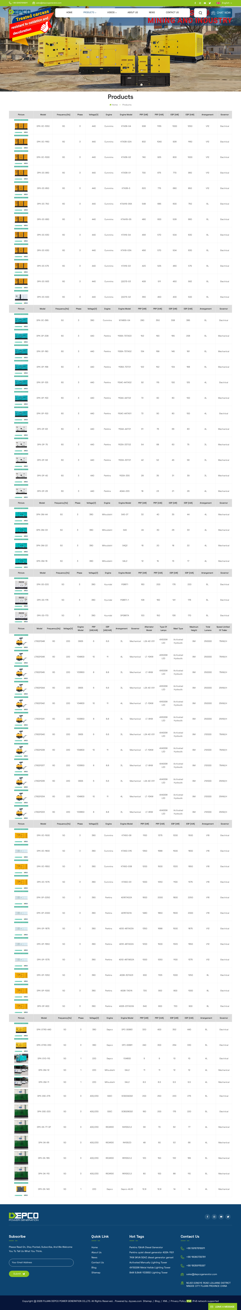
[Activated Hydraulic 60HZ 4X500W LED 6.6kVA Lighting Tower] (21, 688)
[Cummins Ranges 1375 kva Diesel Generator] (21, 882)
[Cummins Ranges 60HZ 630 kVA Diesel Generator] (21, 250)
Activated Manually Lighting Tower (148, 1263)
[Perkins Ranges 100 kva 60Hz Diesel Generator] (21, 414)
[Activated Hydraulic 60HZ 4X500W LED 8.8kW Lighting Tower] (21, 719)
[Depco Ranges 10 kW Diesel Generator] (21, 1059)
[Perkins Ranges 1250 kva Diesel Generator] (21, 975)
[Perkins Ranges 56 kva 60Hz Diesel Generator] (21, 460)
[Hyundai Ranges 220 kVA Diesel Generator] (21, 584)
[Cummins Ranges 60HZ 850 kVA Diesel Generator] (21, 188)
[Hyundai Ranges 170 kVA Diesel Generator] (21, 616)
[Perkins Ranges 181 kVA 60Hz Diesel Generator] (21, 351)
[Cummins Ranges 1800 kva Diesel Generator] (21, 851)
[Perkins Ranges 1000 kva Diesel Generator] (21, 991)
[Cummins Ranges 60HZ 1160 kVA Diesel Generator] (21, 142)
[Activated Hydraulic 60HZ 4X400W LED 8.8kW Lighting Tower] (21, 812)
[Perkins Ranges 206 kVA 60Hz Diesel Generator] (21, 336)
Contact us (172, 13)
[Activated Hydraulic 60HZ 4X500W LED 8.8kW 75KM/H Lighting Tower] (21, 672)
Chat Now (224, 13)
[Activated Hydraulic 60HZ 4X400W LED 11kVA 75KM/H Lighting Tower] (21, 750)
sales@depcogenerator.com (49, 3)
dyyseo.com (135, 1301)
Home (69, 13)
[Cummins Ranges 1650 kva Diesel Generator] (21, 866)
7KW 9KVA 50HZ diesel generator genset (151, 1258)
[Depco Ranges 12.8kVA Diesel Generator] (21, 1189)
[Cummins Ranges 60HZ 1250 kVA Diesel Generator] (21, 126)
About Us (133, 13)
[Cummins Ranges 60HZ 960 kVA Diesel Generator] (21, 173)
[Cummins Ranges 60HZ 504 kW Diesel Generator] (21, 235)
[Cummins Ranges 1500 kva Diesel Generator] (21, 835)
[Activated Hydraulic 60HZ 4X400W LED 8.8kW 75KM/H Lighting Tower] (21, 765)
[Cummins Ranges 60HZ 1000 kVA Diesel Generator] (21, 157)
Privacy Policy (178, 1301)
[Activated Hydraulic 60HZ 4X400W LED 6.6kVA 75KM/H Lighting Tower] (21, 734)
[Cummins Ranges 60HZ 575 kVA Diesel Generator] (21, 266)
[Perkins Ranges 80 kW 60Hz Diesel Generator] (21, 398)
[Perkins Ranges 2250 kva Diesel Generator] (21, 898)
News (152, 13)
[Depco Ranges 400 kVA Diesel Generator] (21, 1030)
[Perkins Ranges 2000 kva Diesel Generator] (21, 913)
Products (88, 13)
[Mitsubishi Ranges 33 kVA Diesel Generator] (21, 530)
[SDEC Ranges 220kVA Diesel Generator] (21, 1112)
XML (165, 1301)
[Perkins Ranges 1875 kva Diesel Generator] (21, 929)
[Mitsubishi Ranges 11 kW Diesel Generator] (21, 1070)
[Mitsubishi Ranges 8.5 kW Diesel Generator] (21, 1082)
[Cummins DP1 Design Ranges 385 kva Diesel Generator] (21, 320)
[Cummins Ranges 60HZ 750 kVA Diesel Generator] (21, 204)
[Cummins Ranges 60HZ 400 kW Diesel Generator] (21, 297)
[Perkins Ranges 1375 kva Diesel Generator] (21, 960)
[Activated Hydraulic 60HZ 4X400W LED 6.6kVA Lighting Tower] (21, 781)
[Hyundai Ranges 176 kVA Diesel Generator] (21, 600)
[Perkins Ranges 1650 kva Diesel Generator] (21, 944)
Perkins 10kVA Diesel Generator (146, 1247)
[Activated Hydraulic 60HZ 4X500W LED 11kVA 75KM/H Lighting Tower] (21, 657)
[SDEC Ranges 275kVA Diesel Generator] (21, 1096)
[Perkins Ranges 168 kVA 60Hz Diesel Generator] (21, 367)
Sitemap (95, 1273)
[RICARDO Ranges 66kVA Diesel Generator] (21, 1143)
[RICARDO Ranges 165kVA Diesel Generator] (21, 1158)
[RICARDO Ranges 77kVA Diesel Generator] (21, 1127)
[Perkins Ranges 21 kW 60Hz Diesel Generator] (21, 491)
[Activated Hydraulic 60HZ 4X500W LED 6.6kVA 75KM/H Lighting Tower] (21, 641)
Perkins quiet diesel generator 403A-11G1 (151, 1253)
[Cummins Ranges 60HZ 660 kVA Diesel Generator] (21, 219)
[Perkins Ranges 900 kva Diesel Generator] (21, 1006)
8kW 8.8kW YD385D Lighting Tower (148, 1273)
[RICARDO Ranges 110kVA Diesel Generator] (21, 1174)
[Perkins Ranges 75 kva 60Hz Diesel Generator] (21, 445)
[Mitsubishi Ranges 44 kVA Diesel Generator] (21, 515)
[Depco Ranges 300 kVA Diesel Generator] (21, 1045)
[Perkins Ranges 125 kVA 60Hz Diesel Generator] (21, 382)
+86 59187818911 (20, 3)
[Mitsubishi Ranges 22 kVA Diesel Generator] (21, 546)
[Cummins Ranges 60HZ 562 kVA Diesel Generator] (21, 281)
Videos (111, 13)
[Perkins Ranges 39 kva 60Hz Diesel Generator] (21, 476)
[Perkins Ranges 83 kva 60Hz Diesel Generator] (21, 429)
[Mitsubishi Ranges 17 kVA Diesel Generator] (21, 561)
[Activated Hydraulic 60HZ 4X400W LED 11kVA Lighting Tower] (21, 797)
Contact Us (97, 1263)
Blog (93, 1268)
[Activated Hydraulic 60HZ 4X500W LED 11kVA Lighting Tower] (21, 703)
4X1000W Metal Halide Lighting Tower (149, 1268)
